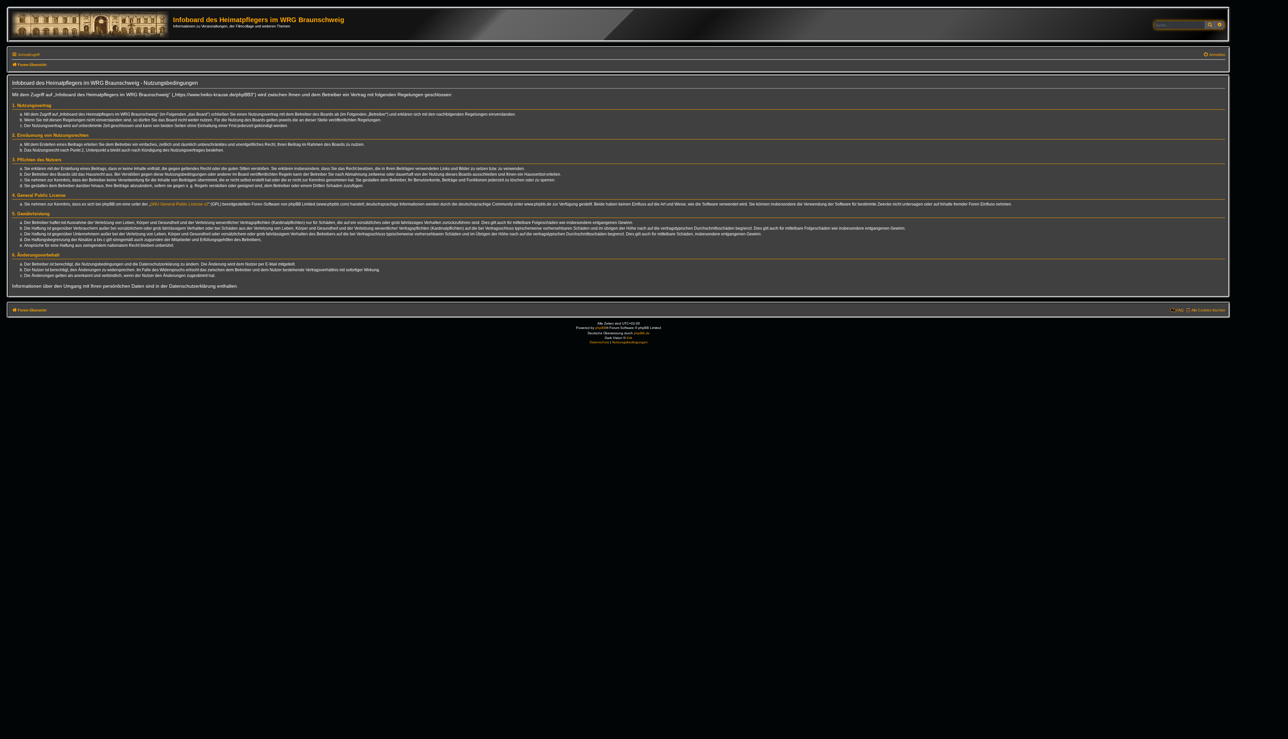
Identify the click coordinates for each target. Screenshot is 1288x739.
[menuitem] (1214, 55)
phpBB (600, 328)
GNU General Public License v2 (179, 204)
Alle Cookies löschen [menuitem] (1208, 310)
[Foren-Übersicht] (92, 25)
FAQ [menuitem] (1180, 310)
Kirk (629, 338)
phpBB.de (642, 333)
